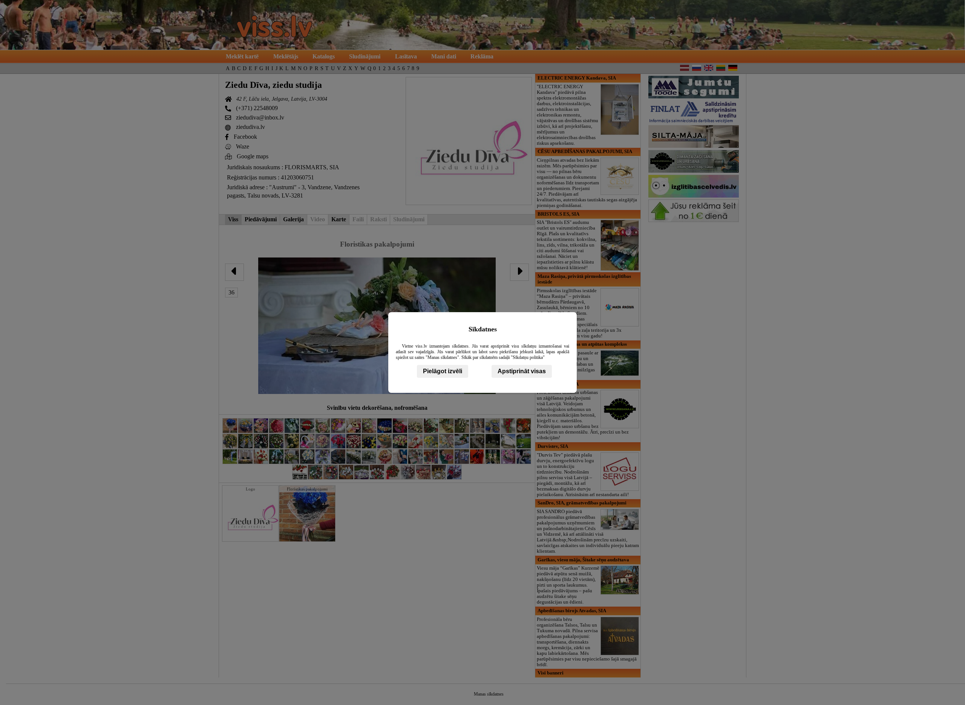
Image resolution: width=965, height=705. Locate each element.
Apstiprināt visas (522, 371)
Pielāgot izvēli (442, 371)
